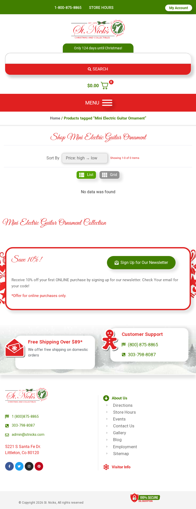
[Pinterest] (39, 466)
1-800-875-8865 (67, 8)
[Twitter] (19, 466)
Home (55, 118)
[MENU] (107, 103)
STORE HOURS (101, 8)
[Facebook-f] (9, 466)
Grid (113, 174)
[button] (125, 398)
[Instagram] (29, 466)
